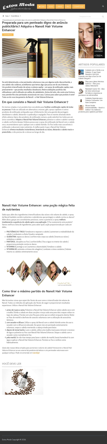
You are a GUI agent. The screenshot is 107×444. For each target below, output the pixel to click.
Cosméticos (78, 7)
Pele (68, 7)
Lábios (59, 7)
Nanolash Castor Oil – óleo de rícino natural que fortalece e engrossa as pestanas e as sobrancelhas (91, 92)
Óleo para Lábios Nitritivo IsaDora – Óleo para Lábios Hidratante (94, 83)
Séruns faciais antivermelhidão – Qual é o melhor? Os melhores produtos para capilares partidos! (91, 108)
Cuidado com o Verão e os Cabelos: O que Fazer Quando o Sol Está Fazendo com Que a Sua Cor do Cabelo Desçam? (91, 74)
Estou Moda (6, 440)
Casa (42, 7)
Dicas (51, 7)
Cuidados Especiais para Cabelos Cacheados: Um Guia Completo (94, 100)
